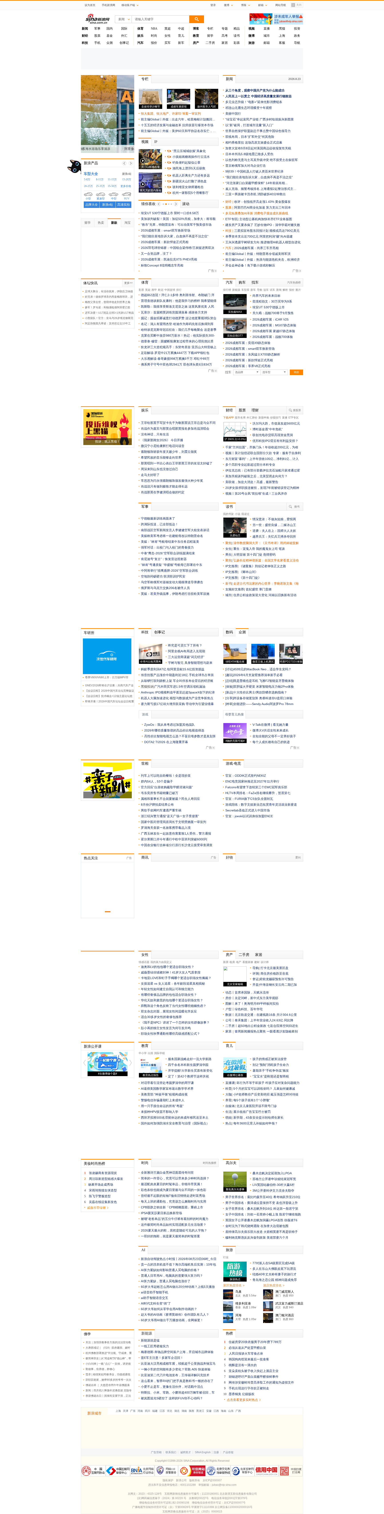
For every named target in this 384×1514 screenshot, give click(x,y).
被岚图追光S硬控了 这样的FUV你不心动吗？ (172, 1398)
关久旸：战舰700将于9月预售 (273, 313)
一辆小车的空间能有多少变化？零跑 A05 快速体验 (175, 1369)
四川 (147, 1410)
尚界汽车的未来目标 (266, 295)
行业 (225, 1257)
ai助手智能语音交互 (154, 1298)
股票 (97, 35)
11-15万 (112, 179)
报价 (154, 43)
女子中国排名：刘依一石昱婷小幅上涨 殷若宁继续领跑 (263, 1214)
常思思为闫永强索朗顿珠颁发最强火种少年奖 (172, 480)
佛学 (87, 1334)
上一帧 (124, 163)
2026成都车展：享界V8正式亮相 (247, 366)
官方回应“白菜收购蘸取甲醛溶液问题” (167, 787)
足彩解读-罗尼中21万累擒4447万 (164, 353)
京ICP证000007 (212, 1480)
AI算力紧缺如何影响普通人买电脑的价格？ (170, 1270)
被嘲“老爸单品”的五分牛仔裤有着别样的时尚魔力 (174, 1219)
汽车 (228, 248)
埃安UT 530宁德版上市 (268, 307)
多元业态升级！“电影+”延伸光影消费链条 (253, 102)
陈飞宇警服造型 (100, 1196)
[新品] (229, 692)
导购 (259, 289)
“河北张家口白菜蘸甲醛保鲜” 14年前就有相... (256, 183)
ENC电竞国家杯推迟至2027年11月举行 (252, 781)
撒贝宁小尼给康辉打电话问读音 (162, 446)
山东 (231, 1410)
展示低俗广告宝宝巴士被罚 (252, 1112)
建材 (257, 962)
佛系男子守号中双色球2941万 (161, 364)
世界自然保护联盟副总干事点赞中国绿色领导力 (258, 131)
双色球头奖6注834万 (197, 364)
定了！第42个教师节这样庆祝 (188, 1076)
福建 (155, 1410)
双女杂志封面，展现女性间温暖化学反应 (169, 1011)
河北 (169, 1410)
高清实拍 (123, 204)
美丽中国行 (233, 113)
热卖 (101, 222)
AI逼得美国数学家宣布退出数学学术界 (167, 1088)
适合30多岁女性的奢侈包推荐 (161, 1017)
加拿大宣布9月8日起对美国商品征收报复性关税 (258, 148)
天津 (125, 1410)
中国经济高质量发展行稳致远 (271, 96)
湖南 (184, 1410)
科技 (144, 632)
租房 (232, 962)
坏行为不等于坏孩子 (250, 1083)
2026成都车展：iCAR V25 (270, 319)
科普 (228, 1088)
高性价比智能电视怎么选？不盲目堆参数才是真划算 (180, 736)
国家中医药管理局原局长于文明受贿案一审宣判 (173, 822)
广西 (238, 1410)
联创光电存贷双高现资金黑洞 (272, 435)
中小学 (143, 1053)
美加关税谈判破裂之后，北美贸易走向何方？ (256, 476)
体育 (144, 282)
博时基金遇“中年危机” (267, 429)
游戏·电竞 (233, 763)
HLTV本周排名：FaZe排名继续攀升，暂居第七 (257, 793)
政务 (297, 35)
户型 (228, 1009)
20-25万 (88, 186)
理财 (255, 410)
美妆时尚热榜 (94, 1163)
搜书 (297, 506)
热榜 (229, 1333)
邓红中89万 (202, 358)
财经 (229, 410)
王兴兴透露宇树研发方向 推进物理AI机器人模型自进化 (263, 242)
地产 (238, 962)
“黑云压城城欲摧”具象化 (189, 151)
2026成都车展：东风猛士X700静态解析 (252, 354)
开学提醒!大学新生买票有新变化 (190, 1070)
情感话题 (144, 962)
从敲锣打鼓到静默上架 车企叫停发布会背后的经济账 (177, 681)
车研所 (89, 633)
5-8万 (87, 179)
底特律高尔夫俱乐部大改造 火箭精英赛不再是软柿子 (261, 1232)
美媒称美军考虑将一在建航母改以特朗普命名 (172, 536)
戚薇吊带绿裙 (96, 1207)
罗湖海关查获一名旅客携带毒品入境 (166, 827)
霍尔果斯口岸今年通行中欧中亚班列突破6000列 (174, 839)
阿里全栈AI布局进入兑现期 (186, 651)
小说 (237, 514)
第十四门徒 (255, 554)
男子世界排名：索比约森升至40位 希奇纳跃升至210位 (262, 1197)
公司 (228, 1020)
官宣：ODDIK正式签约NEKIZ (245, 775)
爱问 (298, 857)
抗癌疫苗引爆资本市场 (197, 125)
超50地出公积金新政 (252, 1026)
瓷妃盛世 (252, 589)
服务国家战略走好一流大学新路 (190, 1059)
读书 (237, 35)
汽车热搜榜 (294, 282)
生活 (228, 1112)
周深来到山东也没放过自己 (159, 469)
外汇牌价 (252, 417)
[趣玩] (229, 675)
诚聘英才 (185, 1452)
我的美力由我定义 (161, 962)
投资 (297, 28)
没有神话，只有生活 (155, 434)
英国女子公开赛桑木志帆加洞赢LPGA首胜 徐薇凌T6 (261, 1220)
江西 (216, 1410)
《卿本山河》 (248, 572)
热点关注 (91, 858)
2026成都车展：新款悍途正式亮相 (164, 242)
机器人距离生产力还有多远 (191, 175)
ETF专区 (293, 417)
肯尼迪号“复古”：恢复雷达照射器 (164, 559)
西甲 (154, 289)
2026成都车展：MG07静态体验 (274, 325)
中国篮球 (169, 289)
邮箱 (267, 43)
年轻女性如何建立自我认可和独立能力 (167, 989)
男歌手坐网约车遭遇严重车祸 (161, 810)
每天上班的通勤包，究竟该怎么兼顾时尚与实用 (173, 1201)
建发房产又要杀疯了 (239, 225)
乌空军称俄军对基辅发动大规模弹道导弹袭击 (172, 582)
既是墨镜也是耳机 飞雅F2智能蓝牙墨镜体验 (263, 681)
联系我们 (171, 1452)
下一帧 (131, 163)
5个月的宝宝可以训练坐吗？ (252, 1088)
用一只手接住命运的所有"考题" (162, 1106)
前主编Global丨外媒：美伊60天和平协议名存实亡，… (178, 131)
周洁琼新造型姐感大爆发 (106, 1179)
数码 (229, 632)
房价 (228, 998)
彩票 (237, 43)
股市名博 (240, 417)
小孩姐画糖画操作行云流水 (191, 157)
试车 (272, 289)
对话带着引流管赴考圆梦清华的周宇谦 (167, 1083)
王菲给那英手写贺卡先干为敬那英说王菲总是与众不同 (178, 423)
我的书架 (228, 514)
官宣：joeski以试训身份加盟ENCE (249, 816)
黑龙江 (200, 1410)
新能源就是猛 (150, 1340)
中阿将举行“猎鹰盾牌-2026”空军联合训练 (169, 570)
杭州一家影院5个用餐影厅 (190, 193)
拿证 (255, 979)
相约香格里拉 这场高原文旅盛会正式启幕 (253, 142)
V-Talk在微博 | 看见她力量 (270, 724)
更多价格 (125, 186)
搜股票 (297, 410)
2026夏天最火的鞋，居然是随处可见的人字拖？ (174, 1230)
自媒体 (230, 1106)
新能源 (236, 289)
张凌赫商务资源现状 (103, 1173)
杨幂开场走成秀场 (100, 1184)
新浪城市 (94, 1413)
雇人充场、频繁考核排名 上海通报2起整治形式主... (260, 189)
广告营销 (156, 1452)
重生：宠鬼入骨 (244, 549)
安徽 (209, 1410)
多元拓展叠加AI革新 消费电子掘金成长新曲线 (256, 213)
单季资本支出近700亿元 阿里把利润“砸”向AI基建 (259, 236)
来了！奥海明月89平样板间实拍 (257, 1003)
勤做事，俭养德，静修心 (100, 1369)
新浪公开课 (93, 1046)
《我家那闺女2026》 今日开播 (162, 440)
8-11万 (100, 179)
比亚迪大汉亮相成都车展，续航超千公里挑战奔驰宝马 (178, 1363)
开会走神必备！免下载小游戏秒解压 (250, 265)
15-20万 (126, 179)
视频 (144, 142)
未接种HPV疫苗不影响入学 (159, 1112)
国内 (109, 28)
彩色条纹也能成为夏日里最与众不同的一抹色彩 (173, 1190)
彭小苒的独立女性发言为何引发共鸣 (166, 1028)
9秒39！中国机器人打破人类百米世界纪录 (254, 171)
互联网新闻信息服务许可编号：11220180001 (191, 1493)
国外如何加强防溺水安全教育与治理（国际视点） (175, 1123)
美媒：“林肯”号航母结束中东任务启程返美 (170, 541)
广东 (133, 1410)
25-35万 (100, 186)
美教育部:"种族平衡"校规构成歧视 (164, 1094)
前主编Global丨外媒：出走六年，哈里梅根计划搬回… (178, 119)
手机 (97, 43)
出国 (150, 1053)
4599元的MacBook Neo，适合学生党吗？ (262, 669)
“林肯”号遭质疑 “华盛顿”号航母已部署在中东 (171, 565)
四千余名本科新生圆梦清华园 (188, 1065)
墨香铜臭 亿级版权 (241, 1394)
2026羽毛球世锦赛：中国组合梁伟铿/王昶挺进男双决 (177, 248)
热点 (228, 1123)
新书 (228, 583)
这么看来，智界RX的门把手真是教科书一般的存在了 (177, 1381)
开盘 (255, 984)
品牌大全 (91, 204)
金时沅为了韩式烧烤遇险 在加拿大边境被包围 (256, 1226)
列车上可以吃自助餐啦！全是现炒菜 (166, 775)
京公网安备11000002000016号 (233, 1507)
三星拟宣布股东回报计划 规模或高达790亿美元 (267, 230)
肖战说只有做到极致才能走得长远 (164, 486)
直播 (267, 28)
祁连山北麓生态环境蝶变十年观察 (248, 108)
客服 (282, 43)
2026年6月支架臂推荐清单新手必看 (258, 675)
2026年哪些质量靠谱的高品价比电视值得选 (174, 730)
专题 (225, 28)
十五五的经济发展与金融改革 (161, 125)
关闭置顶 (296, 5)
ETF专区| (232, 219)
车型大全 (91, 174)
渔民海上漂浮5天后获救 (188, 168)
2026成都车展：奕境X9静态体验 (247, 343)
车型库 (245, 289)
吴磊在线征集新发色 (103, 1202)
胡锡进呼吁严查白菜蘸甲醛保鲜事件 (253, 1376)
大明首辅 (239, 554)
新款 (114, 222)
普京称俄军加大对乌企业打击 (245, 165)
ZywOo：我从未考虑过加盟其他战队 (169, 724)
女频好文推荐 (234, 589)
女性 (167, 35)
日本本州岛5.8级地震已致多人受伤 (249, 154)
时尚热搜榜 (209, 1162)
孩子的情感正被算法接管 (269, 1059)
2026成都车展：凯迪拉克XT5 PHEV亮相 (169, 259)
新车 (181, 43)
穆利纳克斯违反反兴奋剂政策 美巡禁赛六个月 (256, 1237)
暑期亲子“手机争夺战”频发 (270, 1070)
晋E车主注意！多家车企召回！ (162, 1358)
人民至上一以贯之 (237, 96)
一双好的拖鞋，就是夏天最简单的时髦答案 (170, 1236)
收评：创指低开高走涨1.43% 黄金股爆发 (262, 201)
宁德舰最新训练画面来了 (158, 518)
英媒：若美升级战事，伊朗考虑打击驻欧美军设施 (175, 593)
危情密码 (269, 554)
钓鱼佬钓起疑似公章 (186, 162)
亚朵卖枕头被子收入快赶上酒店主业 (253, 1371)
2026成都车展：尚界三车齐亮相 (256, 248)
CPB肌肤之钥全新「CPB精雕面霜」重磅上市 (172, 1207)
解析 (285, 289)
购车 (242, 282)
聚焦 (228, 543)
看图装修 (247, 962)
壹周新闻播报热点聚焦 (250, 1031)
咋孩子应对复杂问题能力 (282, 1083)
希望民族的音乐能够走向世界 (161, 457)
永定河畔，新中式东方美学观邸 (256, 998)
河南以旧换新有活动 (282, 595)
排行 (179, 289)
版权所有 (194, 1480)
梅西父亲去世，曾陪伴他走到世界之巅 (107, 302)
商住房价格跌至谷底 (274, 973)
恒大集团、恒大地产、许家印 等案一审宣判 (171, 113)
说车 (266, 289)
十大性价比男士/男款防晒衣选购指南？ (260, 692)
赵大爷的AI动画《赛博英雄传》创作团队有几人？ (175, 1314)
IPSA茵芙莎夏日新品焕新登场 (161, 1213)
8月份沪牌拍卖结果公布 (157, 804)
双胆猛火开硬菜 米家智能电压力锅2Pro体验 (263, 686)
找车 (255, 282)
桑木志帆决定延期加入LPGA (272, 1173)
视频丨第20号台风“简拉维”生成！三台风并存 (256, 493)
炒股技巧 (275, 417)
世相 (144, 763)
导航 (297, 43)
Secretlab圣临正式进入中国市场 (247, 810)
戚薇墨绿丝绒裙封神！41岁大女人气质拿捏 (170, 972)
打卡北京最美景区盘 (274, 968)
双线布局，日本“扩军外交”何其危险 (249, 136)
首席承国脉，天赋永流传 (252, 992)
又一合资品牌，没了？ (156, 253)
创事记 (124, 43)
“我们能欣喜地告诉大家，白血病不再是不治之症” (174, 236)
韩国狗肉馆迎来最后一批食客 (249, 1359)
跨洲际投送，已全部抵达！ (159, 524)
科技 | (229, 230)
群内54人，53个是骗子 (157, 781)
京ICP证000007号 (235, 1502)
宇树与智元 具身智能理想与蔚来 (190, 663)
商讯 (144, 857)
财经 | (229, 201)
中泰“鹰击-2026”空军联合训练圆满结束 (168, 553)
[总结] (229, 681)
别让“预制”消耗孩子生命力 (270, 1065)
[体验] (229, 686)
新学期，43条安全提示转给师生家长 (258, 1117)
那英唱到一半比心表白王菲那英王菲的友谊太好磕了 (176, 463)
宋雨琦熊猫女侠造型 (103, 1190)
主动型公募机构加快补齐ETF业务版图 (265, 219)
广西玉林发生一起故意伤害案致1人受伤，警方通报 (176, 833)
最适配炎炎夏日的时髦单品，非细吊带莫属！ (172, 1184)
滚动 (185, 204)
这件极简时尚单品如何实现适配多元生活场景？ (173, 1224)
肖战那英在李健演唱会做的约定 (162, 492)
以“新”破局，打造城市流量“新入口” (249, 125)
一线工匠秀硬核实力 (155, 1346)
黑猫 (282, 28)
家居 (225, 43)
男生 (228, 554)
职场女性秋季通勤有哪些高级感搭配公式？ (170, 1033)
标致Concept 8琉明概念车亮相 (162, 265)
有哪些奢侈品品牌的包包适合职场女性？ (169, 994)
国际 (124, 28)
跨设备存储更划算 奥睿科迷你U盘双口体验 (262, 698)
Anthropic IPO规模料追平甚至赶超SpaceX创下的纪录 (178, 692)
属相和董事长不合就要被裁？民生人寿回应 (170, 799)
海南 (223, 1410)
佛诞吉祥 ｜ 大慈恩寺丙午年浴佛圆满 (108, 1385)
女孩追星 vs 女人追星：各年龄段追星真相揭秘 (173, 983)
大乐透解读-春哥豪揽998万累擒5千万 (167, 358)
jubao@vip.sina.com (224, 1484)
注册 (216, 1452)
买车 (167, 43)
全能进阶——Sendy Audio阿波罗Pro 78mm (263, 704)
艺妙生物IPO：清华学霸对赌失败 (277, 225)
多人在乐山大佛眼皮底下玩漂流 (274, 1268)
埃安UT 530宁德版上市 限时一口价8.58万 (170, 213)
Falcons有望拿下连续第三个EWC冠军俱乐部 (256, 787)
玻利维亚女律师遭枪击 (188, 187)
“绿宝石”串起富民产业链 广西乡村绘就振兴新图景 (259, 119)
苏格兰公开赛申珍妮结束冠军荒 (274, 1179)
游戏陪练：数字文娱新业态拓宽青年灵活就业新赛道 (261, 804)
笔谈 (282, 549)
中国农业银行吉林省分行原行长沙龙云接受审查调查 (176, 845)
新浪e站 (126, 173)
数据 (228, 1014)
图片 (298, 289)
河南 (140, 1410)
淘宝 (127, 222)
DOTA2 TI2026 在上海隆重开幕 (166, 742)
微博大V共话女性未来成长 (270, 730)
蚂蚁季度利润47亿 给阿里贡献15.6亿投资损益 (172, 669)
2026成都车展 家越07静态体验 (273, 331)
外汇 (124, 35)
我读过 (245, 514)
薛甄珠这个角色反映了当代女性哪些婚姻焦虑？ (173, 1006)
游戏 (145, 714)
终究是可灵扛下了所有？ (185, 645)
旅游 (229, 1250)
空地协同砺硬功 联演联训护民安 (163, 576)
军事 (97, 28)
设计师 (265, 962)
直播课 (230, 1083)
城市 (267, 35)
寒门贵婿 (265, 589)
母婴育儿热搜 (234, 714)
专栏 (210, 28)
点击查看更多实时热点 (242, 1400)
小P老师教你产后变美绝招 (251, 1094)
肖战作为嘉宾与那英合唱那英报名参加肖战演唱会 (175, 428)
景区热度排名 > (233, 1285)
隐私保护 (168, 1480)
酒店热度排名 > (273, 1285)
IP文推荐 (231, 566)
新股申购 (263, 417)
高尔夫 (231, 1163)
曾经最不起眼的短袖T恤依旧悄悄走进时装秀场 (173, 1195)
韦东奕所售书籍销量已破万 (159, 793)
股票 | (229, 207)
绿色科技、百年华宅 (249, 1009)
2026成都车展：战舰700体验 (272, 337)
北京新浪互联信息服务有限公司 (238, 1493)
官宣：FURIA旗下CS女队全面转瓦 (249, 799)
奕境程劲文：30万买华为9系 (272, 301)
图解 (228, 1003)
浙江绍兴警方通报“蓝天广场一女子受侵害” (170, 816)
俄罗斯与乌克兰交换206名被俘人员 (165, 588)
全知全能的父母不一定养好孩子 (274, 736)
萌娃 (228, 1117)
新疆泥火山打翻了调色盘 (189, 181)
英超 (167, 28)
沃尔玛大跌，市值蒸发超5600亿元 (276, 423)
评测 (255, 973)
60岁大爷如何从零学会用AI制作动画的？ (169, 1309)
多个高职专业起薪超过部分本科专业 (250, 464)
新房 (225, 962)
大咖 (228, 1094)
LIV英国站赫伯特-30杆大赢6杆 (273, 1185)
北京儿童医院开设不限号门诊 (256, 1106)
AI (143, 1250)
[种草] (229, 704)
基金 (109, 35)
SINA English (203, 1452)
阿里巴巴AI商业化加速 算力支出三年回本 (262, 207)
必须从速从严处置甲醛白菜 (247, 1347)
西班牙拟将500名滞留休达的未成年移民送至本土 (174, 1117)
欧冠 (160, 289)
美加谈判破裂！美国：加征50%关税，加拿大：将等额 (178, 219)
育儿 (181, 35)
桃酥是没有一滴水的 (243, 1365)
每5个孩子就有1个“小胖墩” (251, 1100)
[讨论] (229, 669)
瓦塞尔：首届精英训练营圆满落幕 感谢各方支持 (174, 312)
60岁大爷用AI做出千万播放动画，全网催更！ (172, 1320)
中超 (181, 28)
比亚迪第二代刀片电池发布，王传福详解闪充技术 (175, 1375)
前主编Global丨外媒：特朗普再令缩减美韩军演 (257, 254)
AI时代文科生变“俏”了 (156, 1303)
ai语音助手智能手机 (154, 1292)
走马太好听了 (150, 475)
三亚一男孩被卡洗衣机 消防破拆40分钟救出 (255, 194)
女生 (228, 549)
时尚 (154, 35)
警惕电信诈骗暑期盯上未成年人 (162, 1100)
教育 (144, 1046)
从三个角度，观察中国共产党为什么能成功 (254, 90)
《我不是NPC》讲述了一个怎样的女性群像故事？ (175, 1022)
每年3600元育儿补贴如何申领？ (255, 1123)
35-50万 (112, 186)
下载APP (228, 417)
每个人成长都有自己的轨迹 (271, 742)
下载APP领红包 (198, 353)
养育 (228, 1100)
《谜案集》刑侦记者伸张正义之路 (262, 566)
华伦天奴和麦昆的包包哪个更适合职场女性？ (172, 1000)
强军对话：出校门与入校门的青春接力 (167, 547)
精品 (237, 28)
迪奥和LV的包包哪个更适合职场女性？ (167, 967)
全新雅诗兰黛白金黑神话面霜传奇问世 (167, 1172)
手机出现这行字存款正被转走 (249, 1388)
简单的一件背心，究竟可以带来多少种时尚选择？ (175, 1178)
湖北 (177, 1410)
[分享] (229, 698)
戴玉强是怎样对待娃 (284, 1094)
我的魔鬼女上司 (267, 549)
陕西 (191, 1410)
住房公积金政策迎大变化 (250, 595)
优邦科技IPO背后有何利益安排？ (275, 441)
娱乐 (144, 410)
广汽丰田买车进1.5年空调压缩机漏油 (179, 686)
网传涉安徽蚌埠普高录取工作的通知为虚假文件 (261, 1382)
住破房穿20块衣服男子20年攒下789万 (255, 1342)
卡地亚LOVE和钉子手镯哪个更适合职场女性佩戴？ (176, 978)
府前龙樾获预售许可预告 (277, 979)
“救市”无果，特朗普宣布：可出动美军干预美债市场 (176, 224)
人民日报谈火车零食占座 (246, 1353)
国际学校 (159, 1053)
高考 (225, 35)
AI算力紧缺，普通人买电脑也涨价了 (165, 1281)
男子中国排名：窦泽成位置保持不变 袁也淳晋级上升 (261, 1203)
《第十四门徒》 (250, 577)
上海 (282, 35)
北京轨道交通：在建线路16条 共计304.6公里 (266, 1014)
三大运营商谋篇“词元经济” (186, 657)
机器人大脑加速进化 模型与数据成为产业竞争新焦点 (177, 698)
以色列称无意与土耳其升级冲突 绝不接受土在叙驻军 (261, 160)
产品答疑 (228, 1452)
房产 (229, 955)
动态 (228, 992)
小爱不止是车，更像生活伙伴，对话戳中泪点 (172, 1386)
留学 (210, 35)
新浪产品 (91, 163)
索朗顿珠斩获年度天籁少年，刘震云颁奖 (169, 451)
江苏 (162, 1410)
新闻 (229, 79)
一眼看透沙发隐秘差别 (282, 1031)
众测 (109, 43)
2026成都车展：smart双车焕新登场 (165, 230)
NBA (154, 28)
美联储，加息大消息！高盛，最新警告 (251, 482)
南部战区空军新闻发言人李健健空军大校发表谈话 (175, 530)
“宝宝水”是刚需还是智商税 (270, 1076)
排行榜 (227, 289)
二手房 (210, 43)
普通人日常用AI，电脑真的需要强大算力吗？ (172, 1275)
